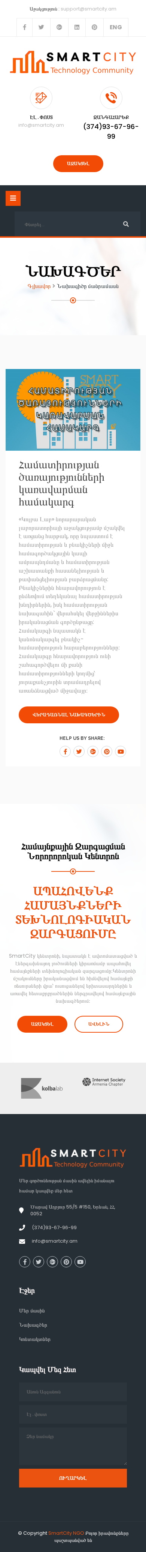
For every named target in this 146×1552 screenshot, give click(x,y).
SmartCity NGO (66, 1533)
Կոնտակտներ (35, 1339)
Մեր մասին (32, 1310)
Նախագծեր (33, 1325)
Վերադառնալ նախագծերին (69, 714)
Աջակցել (78, 163)
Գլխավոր (39, 286)
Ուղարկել (73, 1478)
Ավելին (98, 1024)
